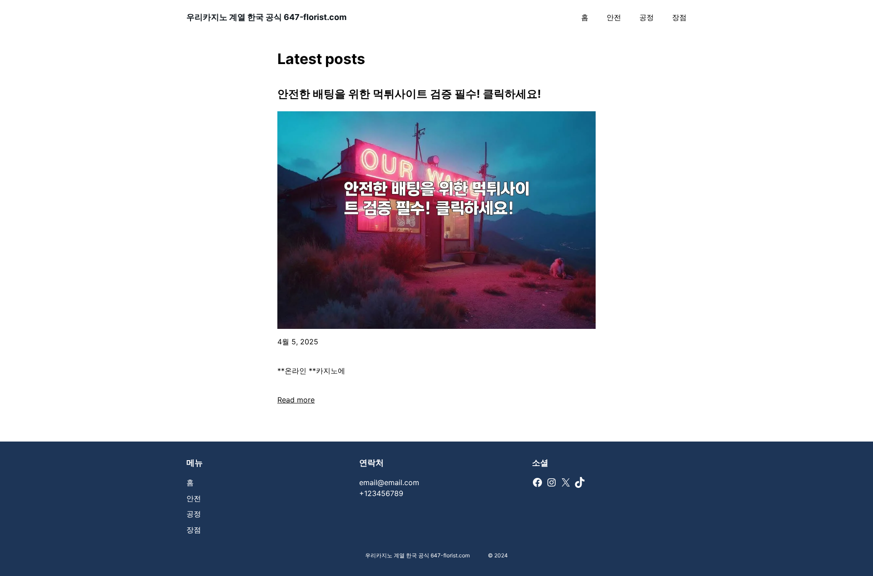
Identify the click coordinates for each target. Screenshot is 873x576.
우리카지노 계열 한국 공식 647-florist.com (266, 17)
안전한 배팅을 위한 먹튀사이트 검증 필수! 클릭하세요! (409, 93)
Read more (296, 399)
